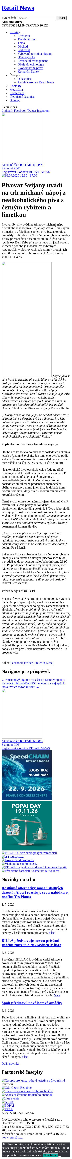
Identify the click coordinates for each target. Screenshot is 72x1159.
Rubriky (15, 32)
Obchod (23, 46)
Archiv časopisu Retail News (36, 82)
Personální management (33, 61)
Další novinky (10, 1063)
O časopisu (25, 78)
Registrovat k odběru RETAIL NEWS (26, 172)
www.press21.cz (12, 1137)
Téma (21, 43)
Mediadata (16, 89)
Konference (17, 93)
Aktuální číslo (22, 164)
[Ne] (59, 1156)
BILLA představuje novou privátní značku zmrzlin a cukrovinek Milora (31, 942)
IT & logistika (26, 57)
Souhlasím (50, 1155)
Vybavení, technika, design (35, 53)
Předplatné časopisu (22, 96)
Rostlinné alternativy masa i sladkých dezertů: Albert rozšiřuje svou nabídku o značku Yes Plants (35, 892)
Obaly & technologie (31, 64)
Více (52, 932)
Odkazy (15, 100)
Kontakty (15, 86)
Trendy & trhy (27, 39)
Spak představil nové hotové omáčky (32, 1003)
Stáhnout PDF (11, 168)
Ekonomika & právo (30, 68)
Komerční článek (28, 71)
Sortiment (24, 50)
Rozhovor (24, 35)
